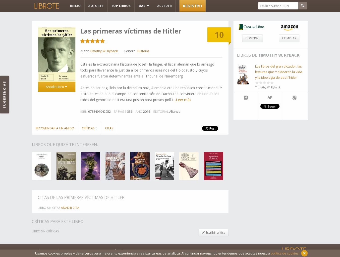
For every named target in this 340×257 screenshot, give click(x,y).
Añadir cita (70, 208)
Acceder (164, 6)
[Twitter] (270, 98)
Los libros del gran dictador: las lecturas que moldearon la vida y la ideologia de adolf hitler (278, 72)
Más (142, 6)
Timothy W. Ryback (278, 55)
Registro (192, 5)
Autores (96, 6)
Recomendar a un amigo (55, 128)
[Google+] (294, 98)
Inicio (75, 6)
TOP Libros (121, 6)
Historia (143, 51)
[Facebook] (245, 98)
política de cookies (285, 253)
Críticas (89, 128)
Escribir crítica (215, 232)
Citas (109, 128)
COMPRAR (252, 38)
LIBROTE (46, 6)
